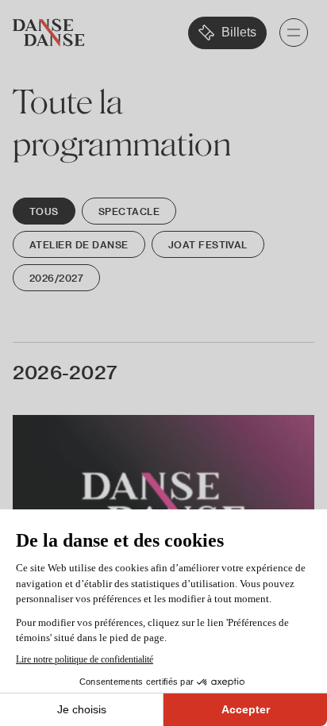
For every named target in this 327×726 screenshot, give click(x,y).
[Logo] (48, 33)
